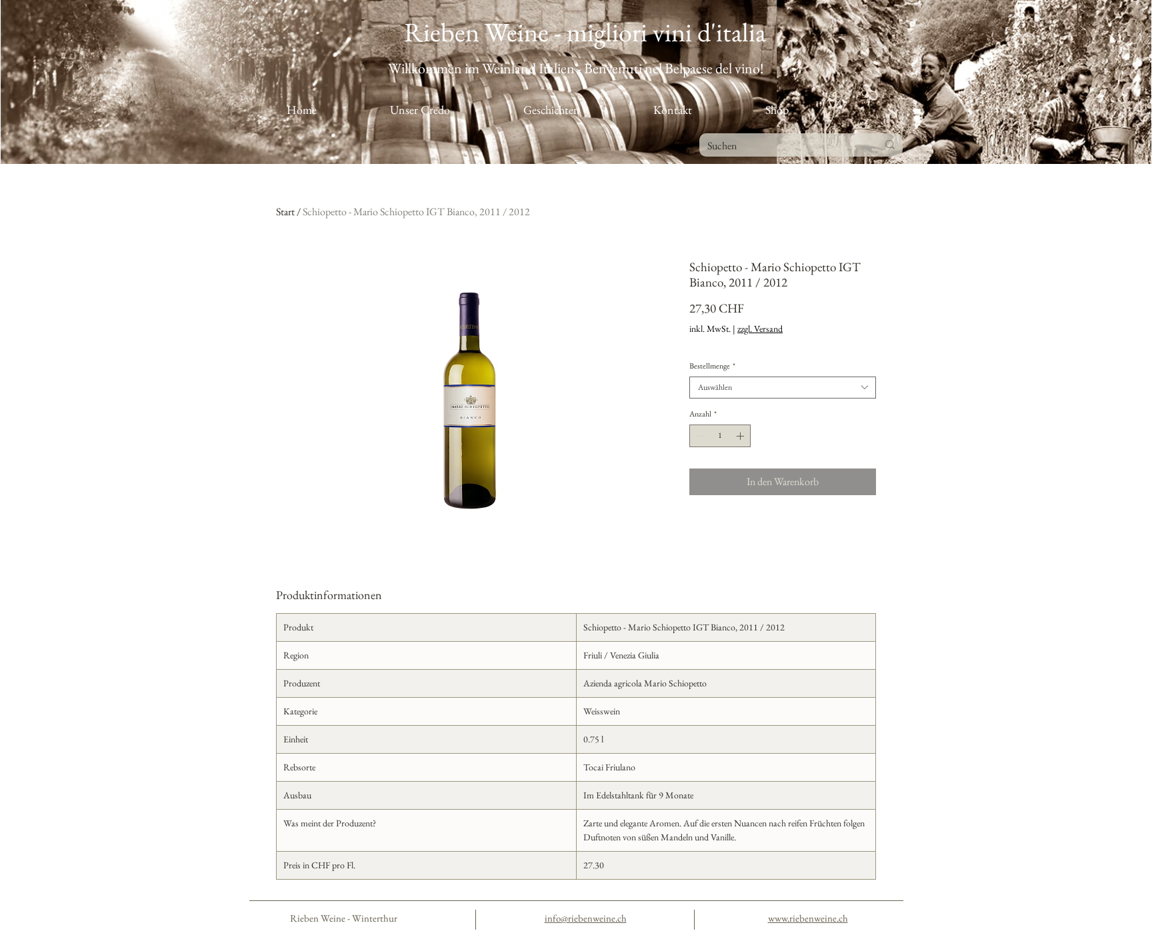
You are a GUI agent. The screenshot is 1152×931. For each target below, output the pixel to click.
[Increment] (741, 436)
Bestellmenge (712, 366)
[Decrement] (698, 436)
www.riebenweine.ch (808, 918)
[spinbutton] (720, 436)
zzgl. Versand (760, 329)
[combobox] (782, 388)
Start (285, 212)
